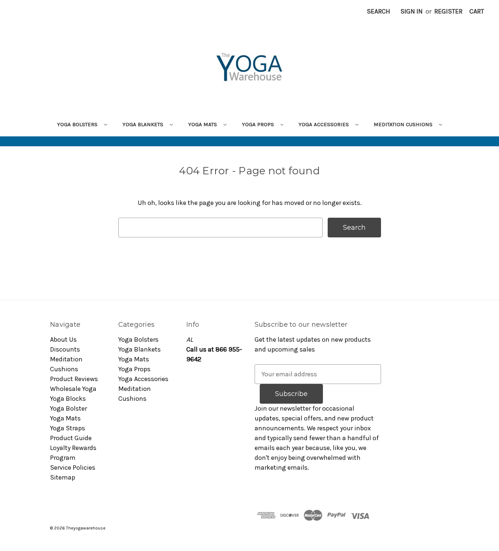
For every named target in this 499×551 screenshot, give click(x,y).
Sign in (411, 11)
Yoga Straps (67, 428)
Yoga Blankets (143, 124)
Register (448, 11)
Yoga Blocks (68, 399)
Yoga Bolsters (78, 124)
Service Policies (72, 467)
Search (378, 11)
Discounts (65, 349)
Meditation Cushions (404, 124)
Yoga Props (258, 124)
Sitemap (62, 477)
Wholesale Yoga (73, 389)
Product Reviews (74, 379)
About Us (63, 339)
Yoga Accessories (324, 124)
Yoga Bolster (68, 408)
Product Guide (71, 438)
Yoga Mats (203, 124)
